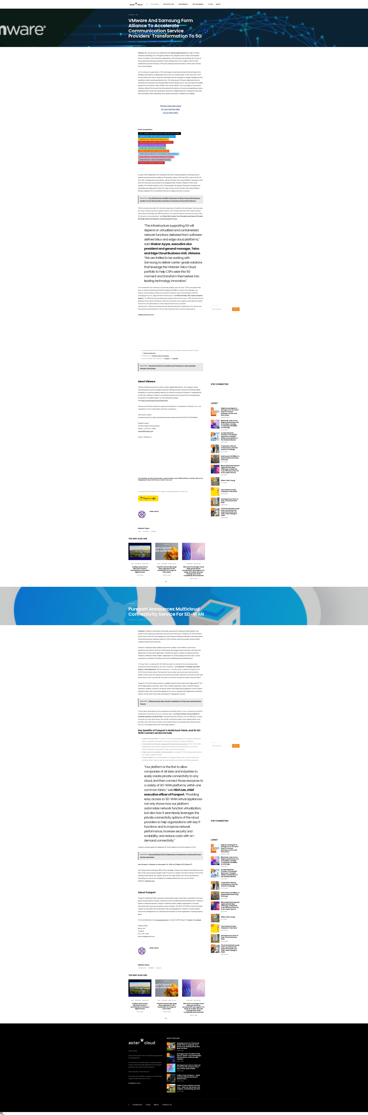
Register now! (149, 881)
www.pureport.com (162, 920)
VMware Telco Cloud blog (160, 356)
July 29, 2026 (224, 430)
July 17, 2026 (224, 451)
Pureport (151, 968)
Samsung (146, 531)
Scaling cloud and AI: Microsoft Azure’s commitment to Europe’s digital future (140, 569)
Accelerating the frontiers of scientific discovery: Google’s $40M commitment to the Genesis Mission (229, 436)
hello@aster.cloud (144, 480)
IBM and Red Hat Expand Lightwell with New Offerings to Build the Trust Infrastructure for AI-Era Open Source (230, 469)
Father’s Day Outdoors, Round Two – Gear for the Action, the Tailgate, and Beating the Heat (188, 1087)
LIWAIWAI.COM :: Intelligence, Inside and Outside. (154, 151)
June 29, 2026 (224, 493)
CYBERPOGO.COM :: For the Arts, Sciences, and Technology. (157, 136)
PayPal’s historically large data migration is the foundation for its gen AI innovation (167, 569)
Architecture (168, 4)
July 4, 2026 (224, 482)
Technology (145, 563)
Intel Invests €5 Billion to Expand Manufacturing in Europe (230, 458)
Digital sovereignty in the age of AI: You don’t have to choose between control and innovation (230, 411)
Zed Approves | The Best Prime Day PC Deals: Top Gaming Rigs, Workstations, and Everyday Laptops (189, 1056)
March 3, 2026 (193, 578)
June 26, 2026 (224, 517)
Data (132, 563)
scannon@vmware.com (145, 431)
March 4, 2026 (166, 575)
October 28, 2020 (141, 41)
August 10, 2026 (225, 417)
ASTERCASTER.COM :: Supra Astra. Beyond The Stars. (155, 160)
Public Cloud (172, 563)
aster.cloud (131, 41)
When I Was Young (228, 480)
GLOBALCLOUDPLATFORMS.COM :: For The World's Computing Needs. (159, 154)
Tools (210, 4)
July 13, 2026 (224, 462)
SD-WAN (159, 968)
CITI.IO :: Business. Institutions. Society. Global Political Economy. (159, 133)
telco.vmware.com (150, 353)
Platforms (155, 4)
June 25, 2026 (180, 1050)
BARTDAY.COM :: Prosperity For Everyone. (151, 162)
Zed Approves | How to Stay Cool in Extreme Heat (229, 501)
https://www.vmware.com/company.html (154, 401)
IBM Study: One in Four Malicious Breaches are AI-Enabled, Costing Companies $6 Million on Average (230, 424)
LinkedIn (175, 358)
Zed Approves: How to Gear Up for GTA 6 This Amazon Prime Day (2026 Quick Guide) (188, 1067)
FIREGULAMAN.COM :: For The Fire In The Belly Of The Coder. (156, 157)
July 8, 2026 (224, 475)
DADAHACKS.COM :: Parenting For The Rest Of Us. (154, 139)
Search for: (214, 306)
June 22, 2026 (180, 1071)
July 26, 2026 (224, 442)
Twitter (167, 358)
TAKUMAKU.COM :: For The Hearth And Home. (152, 145)
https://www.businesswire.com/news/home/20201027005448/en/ (175, 417)
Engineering (183, 4)
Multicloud (142, 968)
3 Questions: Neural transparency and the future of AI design (229, 448)
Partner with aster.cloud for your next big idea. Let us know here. (170, 109)
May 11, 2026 (140, 575)
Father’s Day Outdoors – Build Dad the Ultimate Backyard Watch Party (188, 1077)
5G (140, 531)
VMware (154, 531)
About (218, 4)
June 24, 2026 (180, 1061)
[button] (165, 581)
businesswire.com (146, 417)
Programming (198, 4)
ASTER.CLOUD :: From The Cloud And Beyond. (152, 148)
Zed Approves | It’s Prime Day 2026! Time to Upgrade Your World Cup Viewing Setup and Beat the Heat (188, 1045)
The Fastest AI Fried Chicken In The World (229, 491)
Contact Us (167, 1105)
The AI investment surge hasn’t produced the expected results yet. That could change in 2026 (230, 512)
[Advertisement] (170, 332)
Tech (137, 15)
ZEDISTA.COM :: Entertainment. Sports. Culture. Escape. (156, 142)
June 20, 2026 (180, 1081)
